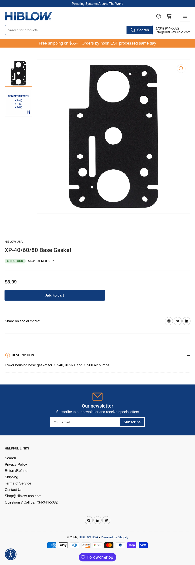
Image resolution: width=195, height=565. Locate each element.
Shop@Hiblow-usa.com (23, 496)
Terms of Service (18, 483)
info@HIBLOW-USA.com (173, 32)
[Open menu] (185, 16)
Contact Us (13, 490)
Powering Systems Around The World (97, 3)
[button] (11, 554)
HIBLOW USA (14, 241)
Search (143, 30)
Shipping (11, 477)
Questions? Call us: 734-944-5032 (31, 502)
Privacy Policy (16, 464)
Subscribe (132, 422)
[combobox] (79, 30)
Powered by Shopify (114, 537)
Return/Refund (16, 471)
